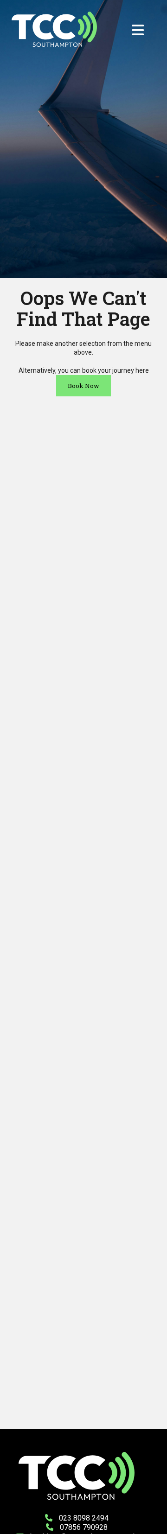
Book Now (83, 386)
